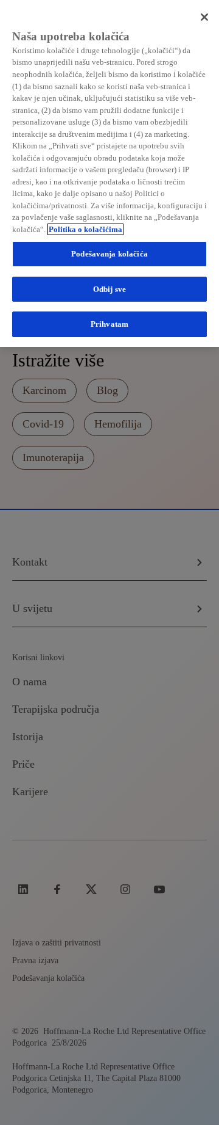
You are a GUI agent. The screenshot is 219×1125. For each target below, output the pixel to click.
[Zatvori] (204, 17)
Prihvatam (109, 324)
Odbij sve (109, 289)
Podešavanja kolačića (109, 253)
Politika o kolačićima (85, 229)
